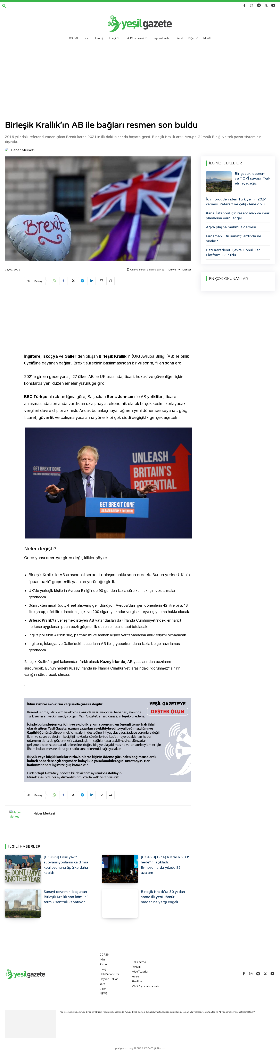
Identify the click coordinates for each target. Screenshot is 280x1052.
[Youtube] (273, 5)
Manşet (186, 269)
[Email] (101, 281)
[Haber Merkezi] (7, 150)
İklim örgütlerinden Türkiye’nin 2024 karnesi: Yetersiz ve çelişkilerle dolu (236, 201)
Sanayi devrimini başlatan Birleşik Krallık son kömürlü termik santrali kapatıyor (66, 896)
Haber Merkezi (22, 150)
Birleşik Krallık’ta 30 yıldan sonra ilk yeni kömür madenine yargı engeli (163, 896)
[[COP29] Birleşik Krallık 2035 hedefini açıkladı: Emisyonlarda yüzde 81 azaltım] (120, 869)
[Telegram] (258, 5)
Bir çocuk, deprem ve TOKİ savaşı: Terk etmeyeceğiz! (252, 178)
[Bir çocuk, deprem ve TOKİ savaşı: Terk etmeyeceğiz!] (219, 181)
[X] (266, 5)
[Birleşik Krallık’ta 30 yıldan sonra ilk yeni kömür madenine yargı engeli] (120, 903)
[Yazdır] (110, 281)
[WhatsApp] (54, 281)
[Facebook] (244, 5)
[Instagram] (251, 5)
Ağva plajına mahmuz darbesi (231, 227)
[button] (4, 6)
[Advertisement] (140, 75)
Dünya (172, 269)
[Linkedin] (92, 281)
